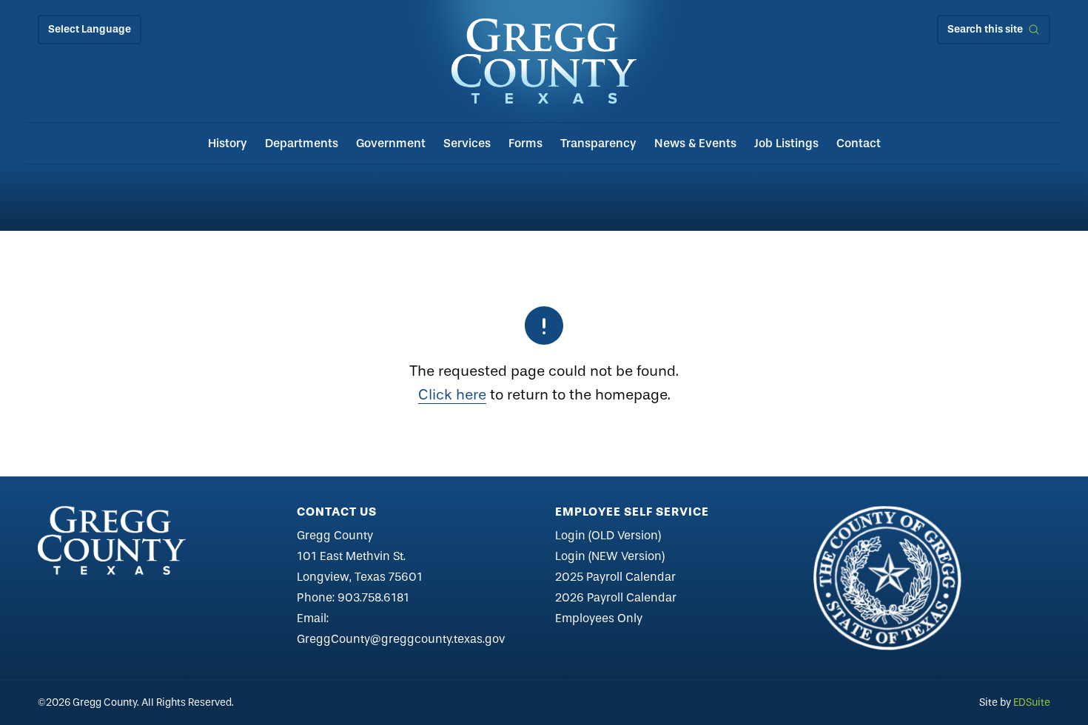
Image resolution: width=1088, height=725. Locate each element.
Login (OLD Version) (608, 535)
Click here (452, 394)
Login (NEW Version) (610, 556)
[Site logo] (544, 61)
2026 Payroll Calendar (615, 597)
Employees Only (598, 618)
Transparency (598, 143)
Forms (525, 143)
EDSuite (1031, 702)
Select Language (89, 29)
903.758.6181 (373, 597)
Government (391, 143)
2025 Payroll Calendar (615, 577)
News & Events (695, 143)
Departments (301, 143)
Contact (858, 143)
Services (467, 143)
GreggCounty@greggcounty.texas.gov (401, 639)
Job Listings (786, 143)
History (227, 143)
